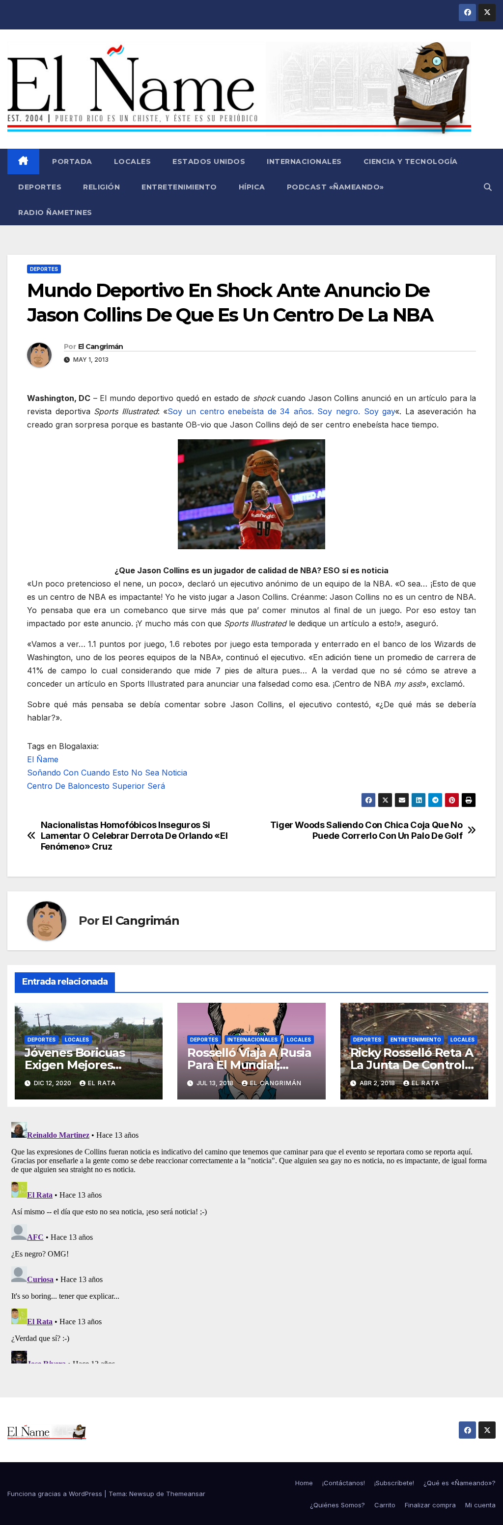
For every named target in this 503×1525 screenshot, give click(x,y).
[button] (488, 187)
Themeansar (185, 1494)
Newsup (141, 1494)
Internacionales (304, 161)
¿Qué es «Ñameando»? (459, 1483)
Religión (101, 187)
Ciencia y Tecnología (410, 161)
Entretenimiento (179, 187)
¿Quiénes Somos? (337, 1505)
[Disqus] (251, 1241)
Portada (71, 161)
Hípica (252, 187)
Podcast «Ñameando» (335, 187)
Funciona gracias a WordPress (55, 1494)
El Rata (102, 1083)
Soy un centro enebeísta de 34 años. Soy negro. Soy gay (281, 411)
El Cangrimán (100, 346)
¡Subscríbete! (394, 1483)
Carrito (384, 1505)
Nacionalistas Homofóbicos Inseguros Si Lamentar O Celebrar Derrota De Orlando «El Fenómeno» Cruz (134, 836)
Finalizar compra (430, 1505)
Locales (132, 161)
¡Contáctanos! (343, 1483)
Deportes (39, 187)
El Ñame (42, 759)
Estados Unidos (208, 161)
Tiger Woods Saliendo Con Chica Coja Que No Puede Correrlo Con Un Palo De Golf (366, 830)
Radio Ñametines (55, 212)
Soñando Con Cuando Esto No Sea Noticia (107, 772)
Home (304, 1483)
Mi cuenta (480, 1505)
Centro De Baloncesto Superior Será (96, 786)
